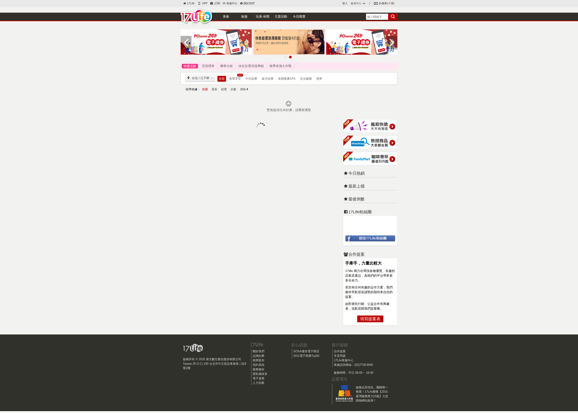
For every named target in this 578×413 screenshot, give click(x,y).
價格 (243, 89)
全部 (222, 78)
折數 (233, 89)
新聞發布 (258, 360)
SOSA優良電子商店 (306, 351)
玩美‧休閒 (262, 16)
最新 (214, 89)
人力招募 (258, 383)
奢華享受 (235, 78)
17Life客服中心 (344, 360)
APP (204, 3)
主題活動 (281, 16)
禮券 (319, 78)
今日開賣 (299, 16)
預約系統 (258, 365)
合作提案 (340, 351)
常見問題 (340, 355)
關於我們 (248, 3)
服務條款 (258, 369)
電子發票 (258, 378)
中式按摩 (251, 78)
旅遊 (244, 16)
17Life (190, 3)
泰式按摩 (267, 78)
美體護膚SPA (287, 78)
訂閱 (216, 3)
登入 (345, 3)
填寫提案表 (370, 319)
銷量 (224, 89)
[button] (285, 57)
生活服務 (306, 78)
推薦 (205, 89)
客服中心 (231, 3)
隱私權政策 (260, 374)
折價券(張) (386, 3)
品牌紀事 (258, 355)
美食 (226, 16)
